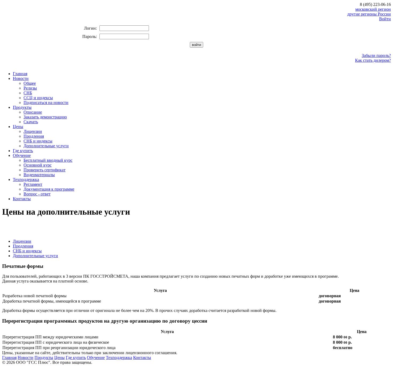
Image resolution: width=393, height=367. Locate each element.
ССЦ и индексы (38, 97)
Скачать (31, 121)
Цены (18, 126)
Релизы (30, 88)
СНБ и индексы (38, 141)
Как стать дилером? (373, 60)
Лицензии (33, 131)
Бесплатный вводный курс (48, 160)
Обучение (22, 155)
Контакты (22, 198)
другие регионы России (369, 14)
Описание (33, 112)
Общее (30, 83)
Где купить (23, 150)
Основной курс (38, 165)
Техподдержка (26, 179)
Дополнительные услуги (46, 146)
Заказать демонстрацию (45, 117)
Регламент (33, 184)
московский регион (373, 9)
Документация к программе (49, 189)
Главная (20, 73)
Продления (34, 136)
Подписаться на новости (46, 102)
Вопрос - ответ (37, 194)
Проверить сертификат (45, 170)
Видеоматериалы (39, 174)
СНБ (28, 93)
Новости (21, 78)
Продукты (22, 107)
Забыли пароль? (376, 55)
